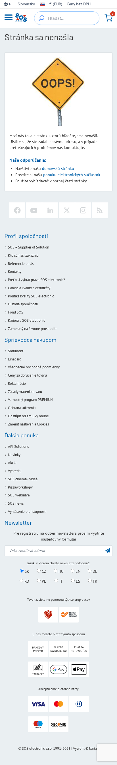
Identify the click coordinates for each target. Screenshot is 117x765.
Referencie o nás (21, 263)
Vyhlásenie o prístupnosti (27, 511)
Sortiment (15, 351)
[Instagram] (83, 210)
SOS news (16, 503)
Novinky (14, 454)
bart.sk (94, 748)
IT (60, 581)
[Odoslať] (107, 550)
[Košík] (108, 17)
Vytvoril (79, 748)
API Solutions (18, 446)
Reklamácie (17, 383)
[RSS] (100, 210)
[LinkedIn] (50, 210)
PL (43, 581)
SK (26, 571)
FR (94, 581)
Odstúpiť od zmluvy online (28, 416)
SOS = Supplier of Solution (28, 247)
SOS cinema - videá (22, 479)
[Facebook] (17, 210)
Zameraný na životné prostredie (32, 328)
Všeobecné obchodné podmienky (34, 367)
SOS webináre (19, 495)
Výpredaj (14, 470)
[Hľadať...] (41, 18)
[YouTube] (34, 210)
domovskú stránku (58, 168)
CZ (43, 571)
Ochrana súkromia (21, 407)
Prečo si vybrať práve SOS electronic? (36, 279)
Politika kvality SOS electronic (31, 296)
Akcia (12, 462)
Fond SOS (15, 312)
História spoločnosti (23, 304)
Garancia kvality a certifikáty (29, 288)
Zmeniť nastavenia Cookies (28, 424)
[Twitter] (67, 210)
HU (60, 571)
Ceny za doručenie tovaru (27, 375)
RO (26, 581)
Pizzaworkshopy (20, 487)
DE (94, 571)
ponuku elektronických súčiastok (71, 174)
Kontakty (14, 271)
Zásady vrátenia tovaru (25, 391)
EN (77, 571)
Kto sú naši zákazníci (23, 255)
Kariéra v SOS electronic (26, 320)
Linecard (14, 359)
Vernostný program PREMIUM (30, 399)
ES (77, 581)
